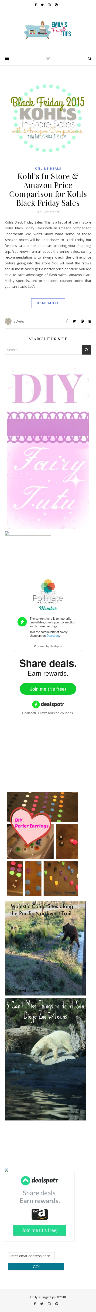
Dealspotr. (29, 713)
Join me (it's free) (48, 688)
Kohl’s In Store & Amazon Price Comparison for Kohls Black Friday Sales (48, 189)
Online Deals (48, 169)
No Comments (48, 212)
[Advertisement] (40, 758)
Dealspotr (56, 646)
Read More (48, 303)
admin (19, 321)
